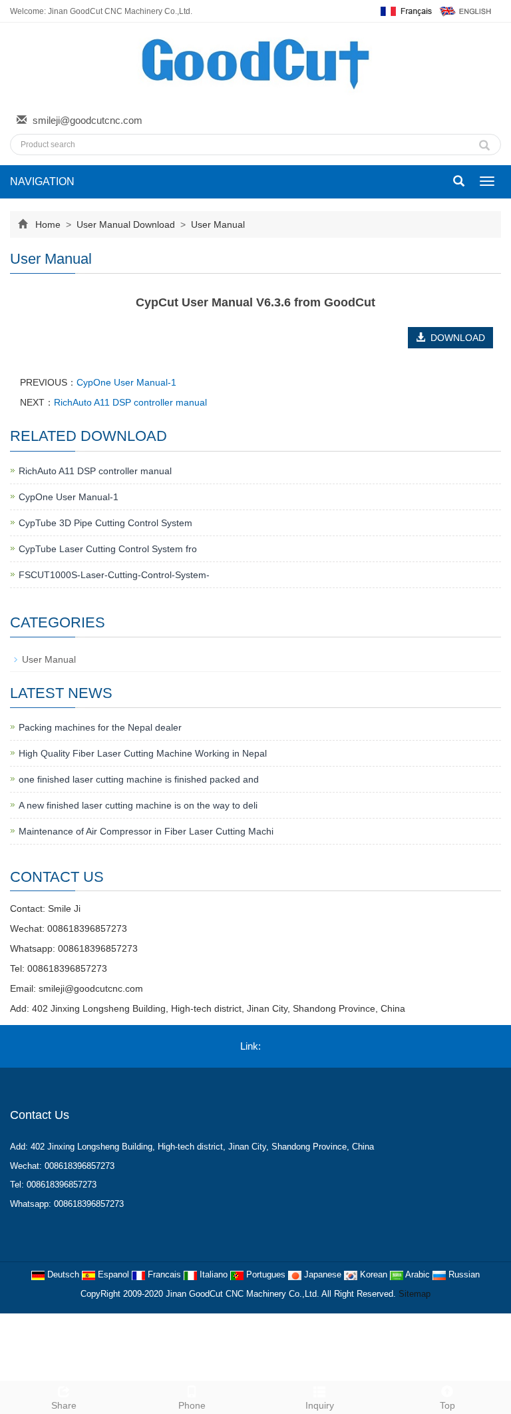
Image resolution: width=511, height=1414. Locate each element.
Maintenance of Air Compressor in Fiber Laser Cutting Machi (146, 831)
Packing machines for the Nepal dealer (100, 727)
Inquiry (319, 1405)
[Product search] (484, 142)
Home (48, 224)
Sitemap (414, 1294)
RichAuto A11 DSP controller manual (130, 402)
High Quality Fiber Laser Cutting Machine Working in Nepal (143, 753)
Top (447, 1405)
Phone (192, 1405)
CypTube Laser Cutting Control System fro (108, 548)
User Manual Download (126, 224)
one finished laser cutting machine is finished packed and (139, 779)
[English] (465, 10)
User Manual (216, 224)
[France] (405, 10)
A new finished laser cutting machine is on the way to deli (138, 805)
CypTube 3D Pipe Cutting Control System (105, 523)
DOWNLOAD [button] (455, 337)
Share (64, 1405)
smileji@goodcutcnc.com (87, 120)
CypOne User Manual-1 (126, 382)
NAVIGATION (42, 181)
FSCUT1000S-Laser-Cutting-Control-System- (114, 574)
